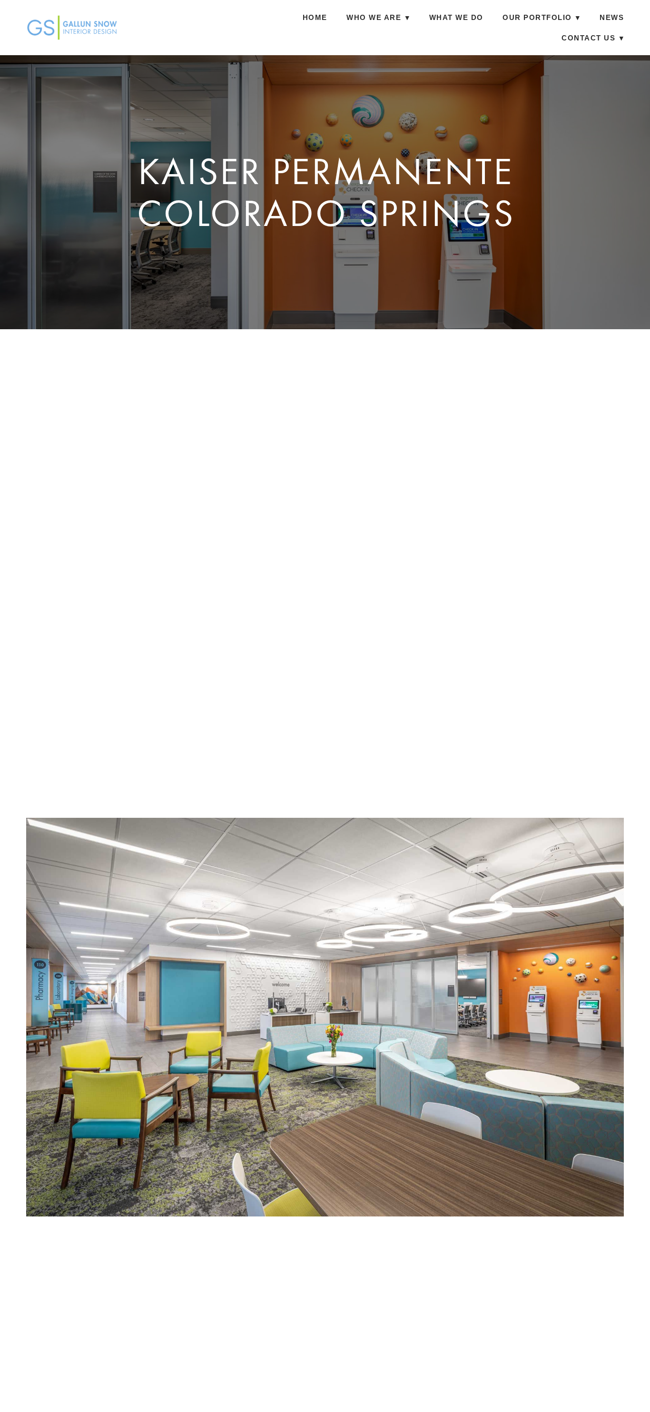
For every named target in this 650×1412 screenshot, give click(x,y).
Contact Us (592, 38)
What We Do (456, 17)
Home (315, 17)
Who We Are (378, 17)
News (612, 17)
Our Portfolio (541, 17)
